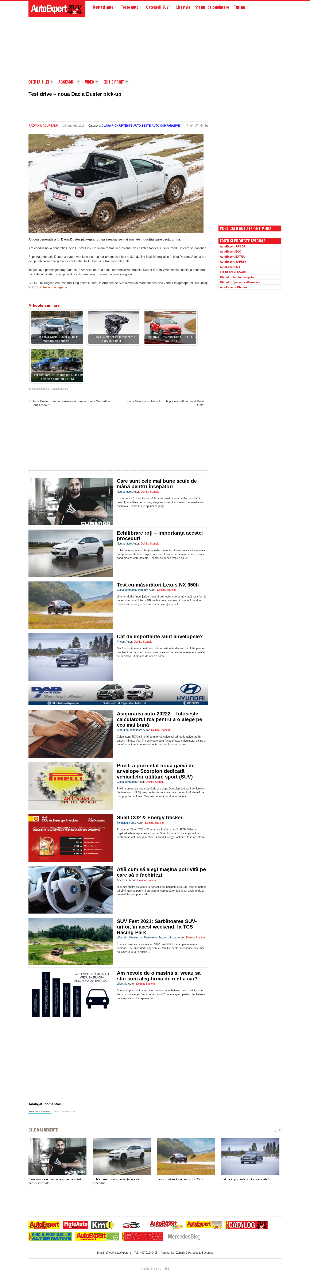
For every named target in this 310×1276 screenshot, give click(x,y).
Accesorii (66, 82)
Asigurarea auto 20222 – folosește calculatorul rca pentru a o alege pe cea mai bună (159, 719)
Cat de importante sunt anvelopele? (160, 636)
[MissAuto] (132, 1225)
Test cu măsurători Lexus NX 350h (158, 585)
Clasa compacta (127, 781)
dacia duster (43, 388)
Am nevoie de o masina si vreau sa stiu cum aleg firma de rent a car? (159, 975)
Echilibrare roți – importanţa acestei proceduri (160, 535)
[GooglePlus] (196, 125)
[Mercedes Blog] (184, 1237)
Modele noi (135, 937)
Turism (239, 7)
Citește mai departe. (54, 287)
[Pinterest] (201, 125)
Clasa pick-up (112, 125)
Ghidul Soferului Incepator (237, 277)
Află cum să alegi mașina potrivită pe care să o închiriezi (161, 872)
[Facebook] (186, 125)
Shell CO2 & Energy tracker (149, 817)
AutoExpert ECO (230, 251)
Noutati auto (103, 7)
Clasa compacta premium (132, 589)
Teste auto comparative (161, 125)
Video (89, 82)
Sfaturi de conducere (212, 7)
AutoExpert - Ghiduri (233, 287)
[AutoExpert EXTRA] (142, 1237)
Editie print (114, 82)
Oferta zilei (38, 82)
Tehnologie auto (126, 822)
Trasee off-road (168, 937)
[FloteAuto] (75, 1225)
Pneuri (121, 641)
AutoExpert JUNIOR (232, 246)
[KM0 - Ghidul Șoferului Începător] (102, 1225)
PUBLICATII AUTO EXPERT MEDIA (245, 228)
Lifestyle (183, 7)
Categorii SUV (157, 7)
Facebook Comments (39, 1111)
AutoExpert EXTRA (232, 256)
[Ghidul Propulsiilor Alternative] (50, 1237)
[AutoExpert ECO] (97, 1237)
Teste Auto (129, 7)
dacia (31, 388)
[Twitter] (191, 125)
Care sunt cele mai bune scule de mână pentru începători (157, 483)
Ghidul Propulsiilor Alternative (240, 282)
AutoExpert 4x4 (230, 267)
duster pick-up (60, 388)
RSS (167, 1268)
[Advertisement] (130, 47)
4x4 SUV (155, 1268)
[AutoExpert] (44, 1225)
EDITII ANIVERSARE (233, 272)
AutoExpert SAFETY (233, 261)
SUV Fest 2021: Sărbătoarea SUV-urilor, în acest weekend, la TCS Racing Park (157, 926)
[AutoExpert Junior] (166, 1225)
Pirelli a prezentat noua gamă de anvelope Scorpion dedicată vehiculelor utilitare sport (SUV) (155, 771)
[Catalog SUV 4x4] (246, 1225)
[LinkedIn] (206, 125)
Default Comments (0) (64, 1111)
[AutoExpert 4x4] (204, 1225)
